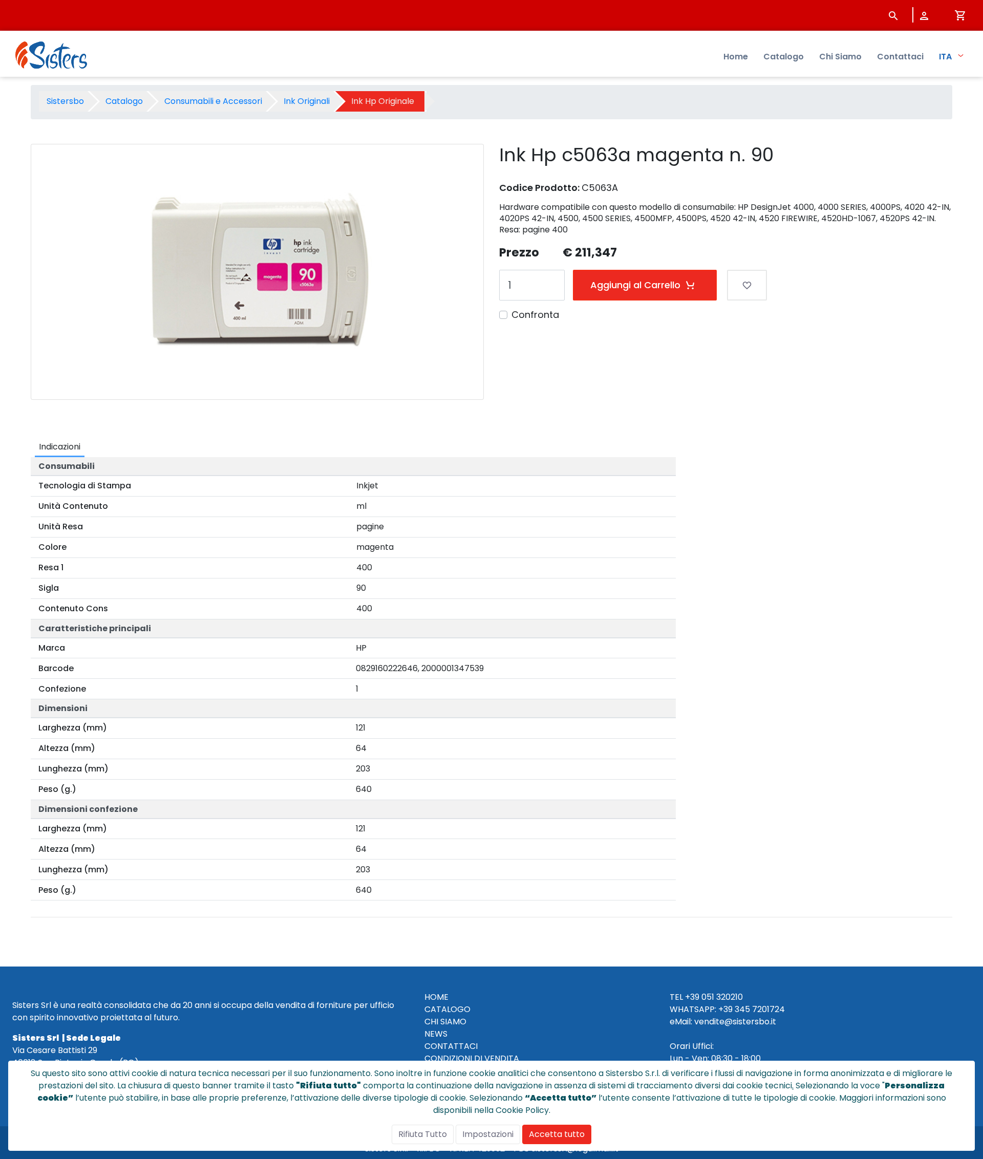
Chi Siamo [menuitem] (840, 56)
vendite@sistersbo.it (735, 1021)
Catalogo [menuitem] (783, 56)
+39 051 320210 (714, 997)
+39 (725, 1009)
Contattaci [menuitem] (900, 56)
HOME (436, 997)
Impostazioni (488, 1134)
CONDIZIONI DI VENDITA (471, 1058)
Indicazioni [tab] (59, 447)
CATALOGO (447, 1009)
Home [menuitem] (735, 56)
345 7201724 (760, 1009)
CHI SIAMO (445, 1021)
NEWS (435, 1034)
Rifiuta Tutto (422, 1134)
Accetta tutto (557, 1134)
